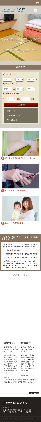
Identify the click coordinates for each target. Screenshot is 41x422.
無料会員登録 (11, 120)
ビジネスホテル (13, 9)
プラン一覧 (10, 111)
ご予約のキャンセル (13, 115)
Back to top (34, 393)
